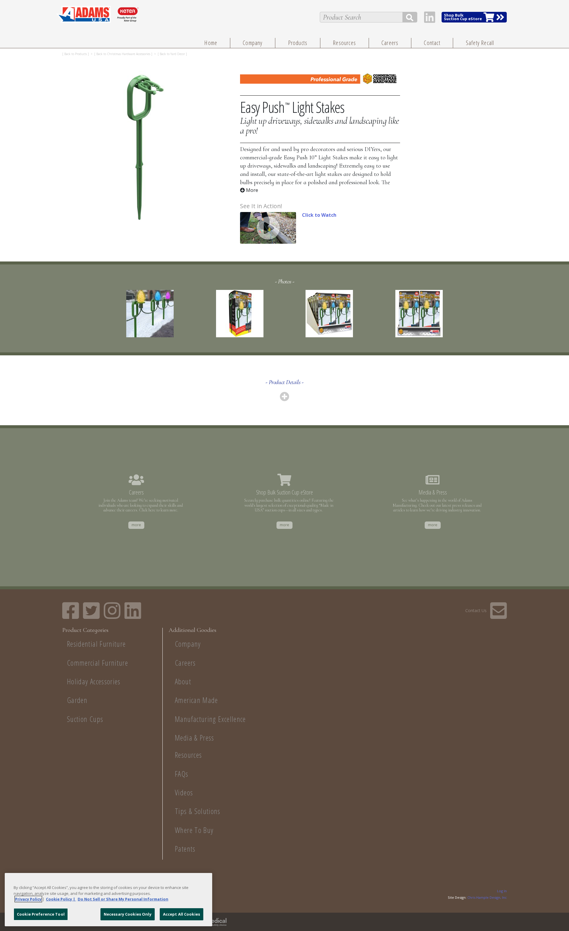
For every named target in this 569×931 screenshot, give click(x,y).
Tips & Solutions (197, 811)
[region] (108, 899)
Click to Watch (319, 215)
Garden (77, 700)
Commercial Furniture (97, 663)
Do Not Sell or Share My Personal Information (123, 899)
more (136, 524)
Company (252, 43)
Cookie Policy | (61, 899)
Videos (184, 792)
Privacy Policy (28, 899)
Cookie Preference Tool (41, 913)
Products (298, 43)
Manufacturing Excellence (210, 719)
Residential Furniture (96, 644)
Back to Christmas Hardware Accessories (123, 54)
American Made (196, 700)
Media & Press (194, 738)
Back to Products (75, 54)
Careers (389, 43)
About (183, 681)
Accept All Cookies (181, 913)
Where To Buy (194, 830)
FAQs (181, 774)
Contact (432, 43)
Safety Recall (480, 43)
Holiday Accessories (94, 681)
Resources (344, 43)
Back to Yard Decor (172, 54)
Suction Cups (85, 719)
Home (210, 43)
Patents (185, 849)
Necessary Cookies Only (127, 913)
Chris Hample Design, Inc (487, 897)
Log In (502, 891)
